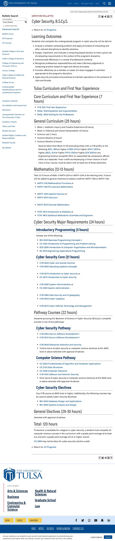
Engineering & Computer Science (16, 506)
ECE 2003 (90, 152)
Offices (50, 528)
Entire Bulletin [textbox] (7, 19)
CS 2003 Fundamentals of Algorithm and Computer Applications (70, 363)
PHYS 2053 (70, 152)
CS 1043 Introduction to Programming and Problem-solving (67, 243)
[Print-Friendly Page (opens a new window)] (108, 16)
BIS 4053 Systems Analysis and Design (58, 404)
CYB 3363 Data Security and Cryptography (60, 295)
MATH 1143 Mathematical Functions (54, 183)
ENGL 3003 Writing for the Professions (55, 114)
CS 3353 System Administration (55, 287)
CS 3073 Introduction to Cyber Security (58, 277)
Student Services (9, 130)
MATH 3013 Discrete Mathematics (53, 204)
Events (19, 520)
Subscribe (34, 520)
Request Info (87, 3)
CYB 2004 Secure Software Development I (59, 333)
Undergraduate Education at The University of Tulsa (13, 116)
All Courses (6, 42)
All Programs (7, 38)
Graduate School (45, 499)
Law (37, 505)
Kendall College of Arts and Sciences (13, 52)
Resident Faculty (8, 142)
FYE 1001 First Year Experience (51, 107)
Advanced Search (10, 29)
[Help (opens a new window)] (111, 16)
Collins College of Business (13, 58)
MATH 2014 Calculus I (47, 197)
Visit (70, 3)
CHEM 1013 (72, 149)
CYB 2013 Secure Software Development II (60, 337)
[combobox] (92, 11)
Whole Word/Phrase (11, 26)
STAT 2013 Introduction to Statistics (54, 211)
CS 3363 (38, 441)
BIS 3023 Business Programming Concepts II (61, 240)
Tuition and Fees (8, 126)
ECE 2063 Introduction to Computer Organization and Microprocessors (73, 247)
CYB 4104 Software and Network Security (59, 374)
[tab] (104, 3)
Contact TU (78, 528)
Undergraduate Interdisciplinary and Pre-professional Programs (12, 89)
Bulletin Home (7, 33)
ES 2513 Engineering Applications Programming (62, 250)
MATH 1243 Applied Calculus (51, 193)
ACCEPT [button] (108, 537)
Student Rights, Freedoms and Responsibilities (14, 136)
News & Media (63, 528)
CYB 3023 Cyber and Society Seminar (57, 262)
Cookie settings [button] (96, 537)
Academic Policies (9, 121)
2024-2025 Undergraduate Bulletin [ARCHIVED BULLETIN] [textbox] (89, 12)
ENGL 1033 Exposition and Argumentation (57, 110)
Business (13, 496)
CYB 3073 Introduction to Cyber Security (59, 273)
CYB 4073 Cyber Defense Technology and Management (66, 305)
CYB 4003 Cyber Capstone (52, 298)
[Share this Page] (105, 16)
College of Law (8, 82)
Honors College (8, 70)
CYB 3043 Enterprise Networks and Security (60, 344)
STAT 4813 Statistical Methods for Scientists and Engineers (65, 215)
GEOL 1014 (50, 152)
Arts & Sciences (17, 490)
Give (97, 3)
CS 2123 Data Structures (51, 367)
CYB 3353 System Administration (55, 284)
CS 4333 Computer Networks (53, 370)
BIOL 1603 (53, 149)
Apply (76, 3)
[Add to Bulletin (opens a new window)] (102, 16)
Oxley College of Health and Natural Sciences (13, 76)
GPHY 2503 (92, 149)
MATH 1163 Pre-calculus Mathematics (55, 186)
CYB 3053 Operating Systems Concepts (58, 266)
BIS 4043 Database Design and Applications (60, 401)
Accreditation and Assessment (14, 105)
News (7, 520)
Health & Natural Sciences (45, 492)
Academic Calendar (10, 101)
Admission (6, 110)
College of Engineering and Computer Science (13, 64)
